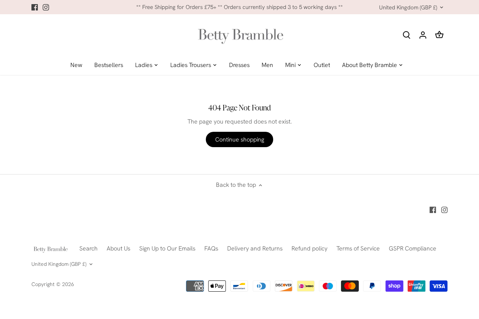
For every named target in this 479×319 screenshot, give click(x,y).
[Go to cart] (439, 34)
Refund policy (309, 248)
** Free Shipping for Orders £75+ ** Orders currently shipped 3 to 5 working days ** (239, 7)
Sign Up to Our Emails (167, 248)
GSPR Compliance (412, 248)
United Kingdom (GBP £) (408, 7)
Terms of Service (358, 248)
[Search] (406, 34)
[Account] (423, 34)
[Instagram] (46, 7)
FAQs (211, 248)
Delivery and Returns (255, 248)
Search (88, 248)
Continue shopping (239, 139)
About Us (118, 248)
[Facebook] (34, 7)
